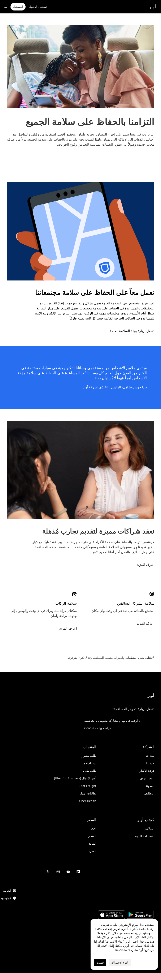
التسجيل (18, 7)
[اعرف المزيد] (151, 593)
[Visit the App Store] (111, 915)
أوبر (152, 6)
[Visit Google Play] (140, 915)
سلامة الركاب (66, 603)
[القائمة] (6, 6)
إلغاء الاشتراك (120, 962)
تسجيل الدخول (38, 7)
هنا (116, 950)
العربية (7, 890)
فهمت (100, 962)
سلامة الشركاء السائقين (135, 603)
